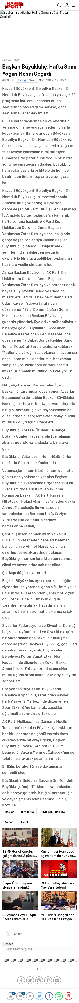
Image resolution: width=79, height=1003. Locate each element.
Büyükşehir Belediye (53, 811)
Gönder (8, 944)
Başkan (9, 811)
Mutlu (24, 821)
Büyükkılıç (27, 811)
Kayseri (9, 821)
